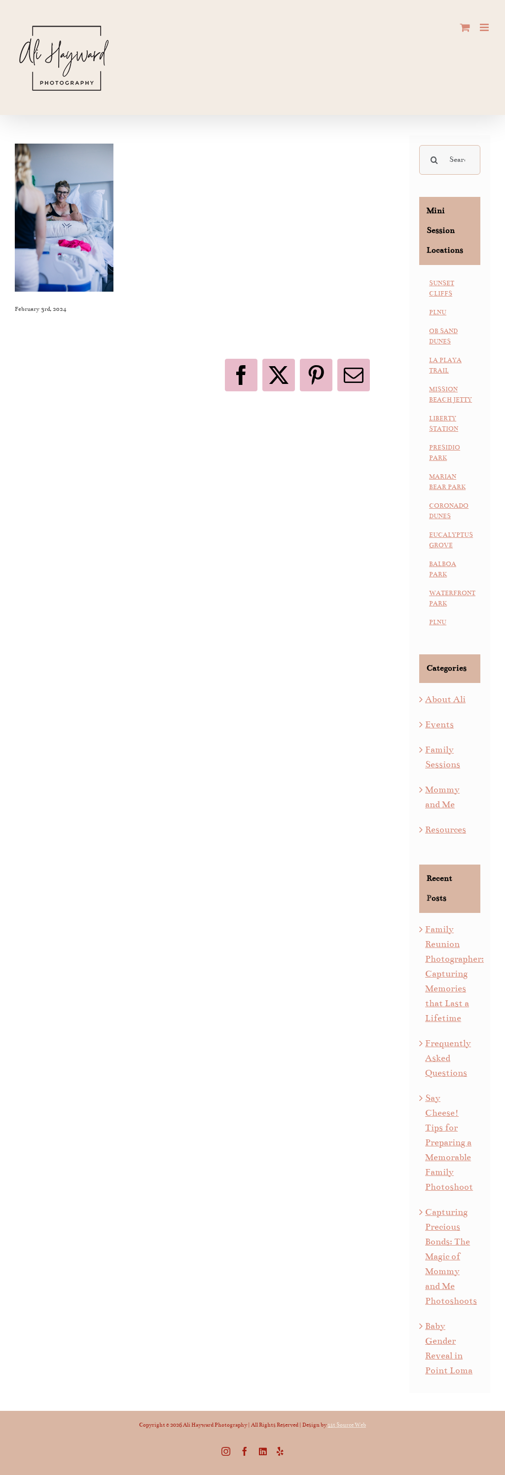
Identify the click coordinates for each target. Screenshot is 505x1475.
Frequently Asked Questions (448, 1058)
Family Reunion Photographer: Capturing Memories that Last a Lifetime (454, 973)
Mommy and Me (442, 797)
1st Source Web (346, 1425)
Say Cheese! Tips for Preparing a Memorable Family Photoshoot (449, 1142)
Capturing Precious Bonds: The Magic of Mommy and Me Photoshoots (451, 1256)
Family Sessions (442, 757)
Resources (445, 829)
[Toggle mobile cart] (465, 27)
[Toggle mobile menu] (485, 27)
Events (439, 724)
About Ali (445, 699)
